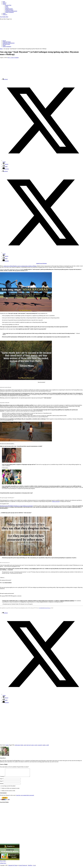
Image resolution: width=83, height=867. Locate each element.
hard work (28, 745)
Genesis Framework (23, 865)
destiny (21, 745)
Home (1, 48)
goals (25, 745)
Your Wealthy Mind (4, 16)
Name (1, 778)
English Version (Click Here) (41, 263)
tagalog (44, 745)
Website (1, 783)
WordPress (30, 865)
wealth (47, 745)
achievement (17, 745)
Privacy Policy (3, 860)
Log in (34, 865)
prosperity (40, 745)
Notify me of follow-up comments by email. (11, 788)
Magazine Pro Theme (12, 865)
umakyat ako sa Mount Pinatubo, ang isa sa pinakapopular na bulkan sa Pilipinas (20, 266)
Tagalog (7, 745)
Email (1, 781)
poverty (35, 745)
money (32, 745)
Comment (2, 776)
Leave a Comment (15, 57)
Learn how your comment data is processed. (25, 795)
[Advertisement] (39, 30)
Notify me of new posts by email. (8, 790)
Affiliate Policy (3, 863)
